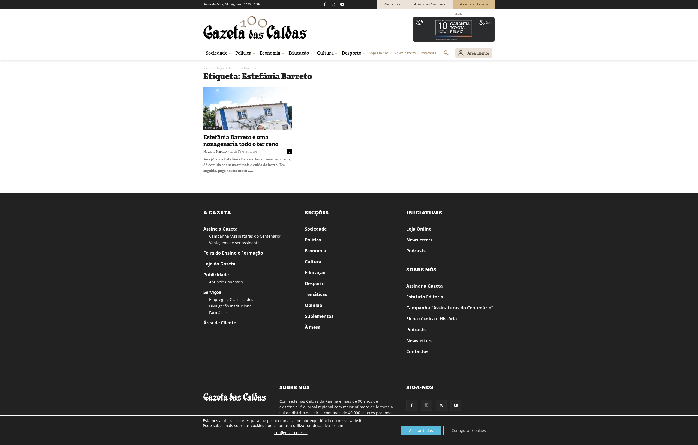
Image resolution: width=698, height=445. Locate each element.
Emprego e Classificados (231, 299)
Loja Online (418, 229)
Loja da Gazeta (219, 264)
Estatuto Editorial (425, 297)
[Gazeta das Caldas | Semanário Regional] (255, 28)
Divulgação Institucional (231, 306)
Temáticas (316, 294)
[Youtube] (342, 4)
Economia (315, 251)
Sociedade (211, 128)
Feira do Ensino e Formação (233, 253)
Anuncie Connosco (226, 282)
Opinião (313, 305)
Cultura (313, 262)
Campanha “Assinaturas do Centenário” (245, 236)
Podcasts (416, 251)
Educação (315, 273)
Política (313, 240)
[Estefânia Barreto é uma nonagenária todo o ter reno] (247, 108)
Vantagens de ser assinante (234, 242)
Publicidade (216, 275)
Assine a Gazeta (220, 229)
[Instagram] (333, 4)
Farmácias (218, 312)
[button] (446, 53)
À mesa (313, 327)
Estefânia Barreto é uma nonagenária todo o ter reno (240, 140)
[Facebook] (325, 4)
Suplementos (319, 316)
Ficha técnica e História (431, 319)
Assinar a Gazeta (424, 286)
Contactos (417, 351)
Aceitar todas (421, 430)
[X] (441, 405)
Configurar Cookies (469, 430)
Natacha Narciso (215, 151)
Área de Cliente (219, 323)
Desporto (315, 283)
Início (207, 68)
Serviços (212, 292)
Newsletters (419, 240)
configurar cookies (291, 432)
